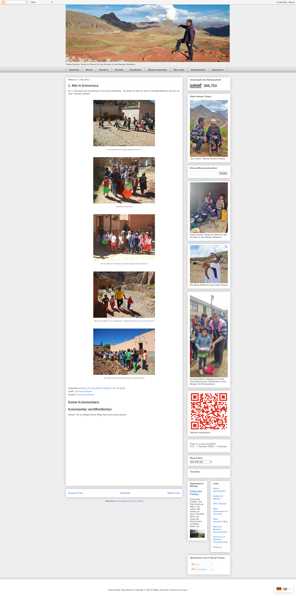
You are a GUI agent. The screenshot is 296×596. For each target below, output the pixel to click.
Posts (197, 564)
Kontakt (119, 69)
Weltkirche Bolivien (218, 497)
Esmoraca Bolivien (83, 391)
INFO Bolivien (219, 503)
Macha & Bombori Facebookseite (220, 529)
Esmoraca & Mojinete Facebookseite (220, 539)
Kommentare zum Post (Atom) (129, 501)
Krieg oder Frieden (196, 493)
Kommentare (200, 569)
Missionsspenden (157, 69)
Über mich (179, 69)
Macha (89, 69)
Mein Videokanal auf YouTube (220, 511)
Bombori (103, 69)
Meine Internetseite (219, 489)
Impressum (217, 69)
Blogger (184, 590)
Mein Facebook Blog (220, 520)
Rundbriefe (136, 69)
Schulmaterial (198, 69)
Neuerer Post (75, 493)
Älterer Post (173, 493)
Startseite (74, 69)
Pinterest (217, 547)
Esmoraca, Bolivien (85, 394)
